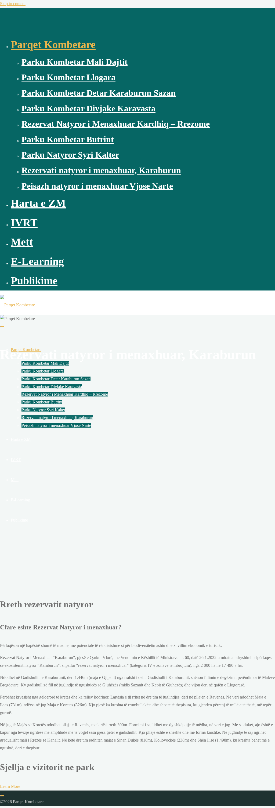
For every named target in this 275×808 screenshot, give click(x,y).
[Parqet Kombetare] (17, 305)
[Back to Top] (2, 795)
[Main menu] (2, 326)
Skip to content (13, 3)
